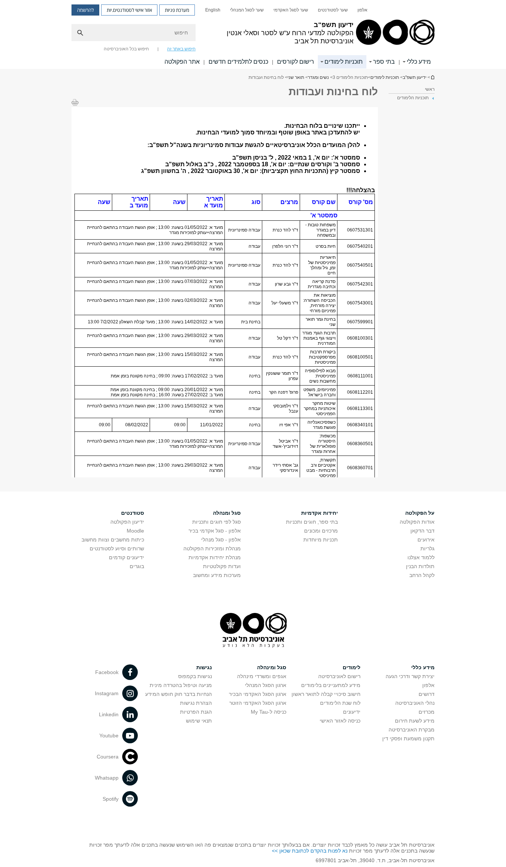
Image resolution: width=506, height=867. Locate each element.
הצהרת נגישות (196, 703)
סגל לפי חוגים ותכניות (216, 522)
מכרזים (427, 712)
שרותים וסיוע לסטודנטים (117, 548)
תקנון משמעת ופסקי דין (408, 738)
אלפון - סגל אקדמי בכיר (215, 531)
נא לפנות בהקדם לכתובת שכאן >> (309, 851)
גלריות (427, 548)
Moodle (135, 531)
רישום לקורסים (295, 62)
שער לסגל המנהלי (247, 10)
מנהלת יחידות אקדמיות (215, 557)
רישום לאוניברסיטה (339, 676)
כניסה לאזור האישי (340, 721)
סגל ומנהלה (227, 513)
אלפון (362, 10)
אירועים (426, 540)
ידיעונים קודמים (126, 557)
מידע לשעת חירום (415, 721)
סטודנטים (132, 513)
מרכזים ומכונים (321, 531)
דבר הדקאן (422, 531)
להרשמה (85, 10)
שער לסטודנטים (333, 10)
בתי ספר (384, 62)
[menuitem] (362, 10)
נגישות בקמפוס (195, 676)
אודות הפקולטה (417, 522)
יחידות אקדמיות (319, 513)
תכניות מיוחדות (320, 540)
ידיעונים (351, 712)
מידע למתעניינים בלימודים (330, 685)
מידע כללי (419, 62)
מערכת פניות (177, 10)
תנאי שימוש (199, 721)
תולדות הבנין (420, 566)
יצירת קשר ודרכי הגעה (410, 676)
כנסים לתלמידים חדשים (238, 62)
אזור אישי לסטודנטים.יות (129, 10)
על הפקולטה (420, 513)
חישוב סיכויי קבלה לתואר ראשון (326, 694)
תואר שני (295, 77)
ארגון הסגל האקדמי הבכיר (257, 694)
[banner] (253, 34)
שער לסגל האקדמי (290, 10)
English (212, 10)
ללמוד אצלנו (421, 557)
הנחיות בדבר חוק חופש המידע (178, 694)
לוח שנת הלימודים (340, 703)
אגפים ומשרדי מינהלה (261, 676)
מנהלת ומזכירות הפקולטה (212, 548)
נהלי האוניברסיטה (415, 703)
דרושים (427, 694)
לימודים (351, 667)
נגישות (204, 667)
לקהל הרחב (422, 575)
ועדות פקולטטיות (222, 566)
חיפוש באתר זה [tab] (181, 48)
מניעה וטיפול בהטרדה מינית (181, 685)
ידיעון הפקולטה (127, 522)
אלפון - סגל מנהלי (221, 540)
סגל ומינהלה (271, 667)
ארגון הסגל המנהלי (265, 685)
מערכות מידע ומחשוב (217, 575)
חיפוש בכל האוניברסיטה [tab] (126, 48)
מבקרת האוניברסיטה (412, 730)
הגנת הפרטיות (196, 712)
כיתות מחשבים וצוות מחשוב (112, 540)
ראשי (430, 89)
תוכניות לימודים (343, 62)
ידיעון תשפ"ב (432, 77)
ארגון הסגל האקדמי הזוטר (257, 703)
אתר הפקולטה (182, 62)
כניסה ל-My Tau (268, 712)
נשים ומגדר (318, 77)
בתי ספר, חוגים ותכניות (312, 522)
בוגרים (137, 566)
